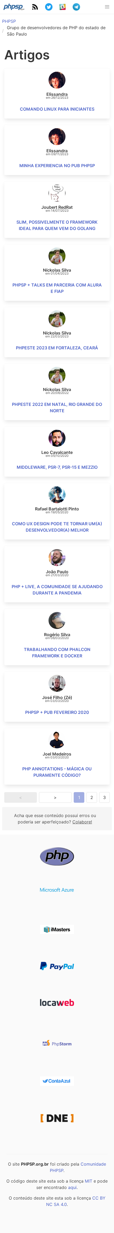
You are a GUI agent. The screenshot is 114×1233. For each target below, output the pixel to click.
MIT (88, 1181)
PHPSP (9, 21)
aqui (72, 1187)
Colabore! (82, 821)
